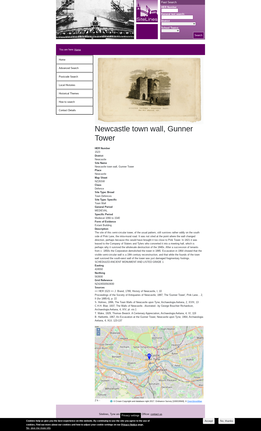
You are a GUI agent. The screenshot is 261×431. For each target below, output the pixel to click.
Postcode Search (68, 76)
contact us (156, 414)
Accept (209, 420)
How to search (67, 101)
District (165, 20)
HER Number (169, 7)
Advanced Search (69, 68)
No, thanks (226, 420)
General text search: (173, 14)
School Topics (169, 27)
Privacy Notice (129, 424)
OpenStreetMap (194, 401)
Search (198, 35)
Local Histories (67, 85)
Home (77, 49)
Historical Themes (69, 93)
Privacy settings (130, 415)
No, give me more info (38, 428)
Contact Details (67, 110)
